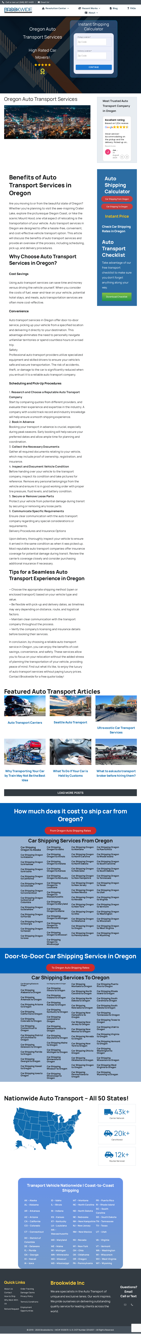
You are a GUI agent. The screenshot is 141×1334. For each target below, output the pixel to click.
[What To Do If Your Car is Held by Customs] (70, 752)
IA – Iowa (29, 1263)
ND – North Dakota (83, 1210)
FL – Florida (30, 1250)
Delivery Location (85, 51)
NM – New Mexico (82, 1231)
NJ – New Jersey (82, 1225)
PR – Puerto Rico (105, 1200)
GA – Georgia (31, 1254)
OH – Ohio (78, 1250)
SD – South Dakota (106, 1217)
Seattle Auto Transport (70, 722)
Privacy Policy (27, 1296)
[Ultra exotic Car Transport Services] (116, 708)
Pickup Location (84, 37)
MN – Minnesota (60, 1254)
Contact (8, 1292)
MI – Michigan (58, 1250)
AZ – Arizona (31, 1217)
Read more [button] (110, 146)
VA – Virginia (102, 1239)
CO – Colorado (32, 1225)
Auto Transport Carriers (25, 723)
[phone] (132, 1304)
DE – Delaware (32, 1246)
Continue (94, 67)
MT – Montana (80, 1200)
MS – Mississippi (60, 1263)
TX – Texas (102, 1225)
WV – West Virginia (106, 1258)
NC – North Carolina (83, 1204)
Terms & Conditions (29, 1301)
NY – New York (80, 1246)
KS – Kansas (57, 1217)
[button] (127, 157)
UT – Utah (101, 1231)
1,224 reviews (122, 123)
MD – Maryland (59, 1239)
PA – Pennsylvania (83, 1263)
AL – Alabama (31, 1204)
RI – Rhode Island (105, 1204)
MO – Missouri (58, 1258)
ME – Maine (57, 1246)
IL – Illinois (56, 1204)
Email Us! (45, 2)
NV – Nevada (79, 1239)
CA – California (32, 1221)
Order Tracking (27, 1288)
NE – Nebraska (80, 1217)
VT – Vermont (103, 1246)
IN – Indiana (57, 1210)
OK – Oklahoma (81, 1254)
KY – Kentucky (58, 1221)
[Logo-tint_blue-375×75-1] (18, 9)
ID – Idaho (56, 1200)
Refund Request (11, 1309)
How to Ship (9, 1296)
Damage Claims (28, 1292)
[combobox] (91, 41)
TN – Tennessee (104, 1221)
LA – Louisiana (59, 1225)
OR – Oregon (80, 1258)
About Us (8, 1288)
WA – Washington (105, 1250)
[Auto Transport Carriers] (25, 705)
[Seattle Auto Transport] (70, 705)
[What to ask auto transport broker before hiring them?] (116, 752)
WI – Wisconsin (104, 1254)
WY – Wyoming (104, 1263)
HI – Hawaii (30, 1258)
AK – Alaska (30, 1200)
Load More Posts (71, 793)
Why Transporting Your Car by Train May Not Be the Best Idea (25, 775)
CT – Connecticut (34, 1231)
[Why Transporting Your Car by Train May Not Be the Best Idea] (25, 752)
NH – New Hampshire (84, 1221)
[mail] (125, 1304)
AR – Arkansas (32, 1210)
